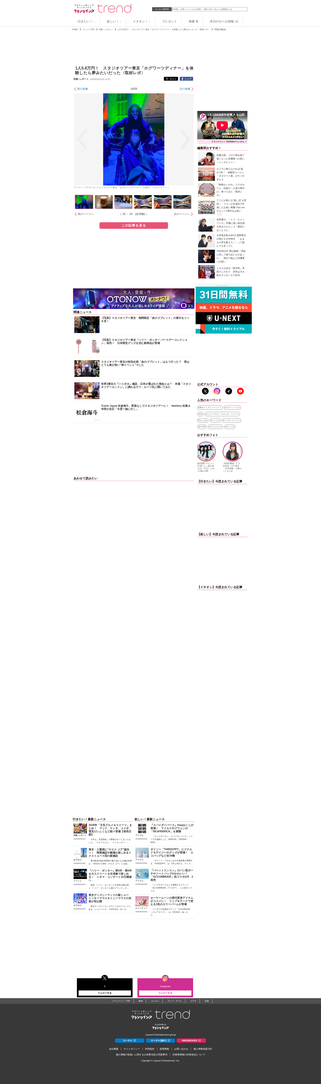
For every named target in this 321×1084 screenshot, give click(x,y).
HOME (75, 29)
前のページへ (86, 214)
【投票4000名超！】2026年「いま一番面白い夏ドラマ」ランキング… (204, 9)
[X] (205, 391)
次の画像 (185, 88)
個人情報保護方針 (202, 1049)
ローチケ (127, 1040)
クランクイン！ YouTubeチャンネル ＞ (229, 141)
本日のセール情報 (224, 21)
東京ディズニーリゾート (210, 407)
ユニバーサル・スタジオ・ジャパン (223, 414)
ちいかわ (203, 420)
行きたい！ (85, 21)
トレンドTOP (88, 29)
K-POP (202, 427)
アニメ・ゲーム (175, 1001)
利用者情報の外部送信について (189, 1054)
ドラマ (193, 1001)
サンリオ (230, 427)
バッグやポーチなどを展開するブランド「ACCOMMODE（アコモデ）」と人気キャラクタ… (171, 888)
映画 (141, 1001)
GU (200, 414)
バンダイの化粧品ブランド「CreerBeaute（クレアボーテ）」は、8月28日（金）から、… (170, 912)
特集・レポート (106, 29)
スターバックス (233, 407)
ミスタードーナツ (232, 420)
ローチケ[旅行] (159, 1040)
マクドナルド (216, 427)
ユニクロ (216, 420)
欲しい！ (113, 21)
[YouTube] (240, 391)
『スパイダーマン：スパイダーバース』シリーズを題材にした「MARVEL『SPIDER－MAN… (171, 839)
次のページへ (182, 214)
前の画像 (82, 88)
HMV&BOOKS (189, 1040)
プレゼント (169, 21)
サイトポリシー (132, 1049)
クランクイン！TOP (121, 1001)
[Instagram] (217, 391)
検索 (192, 21)
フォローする (105, 993)
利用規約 (149, 1049)
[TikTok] (228, 391)
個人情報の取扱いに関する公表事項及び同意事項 (141, 1054)
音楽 (207, 1001)
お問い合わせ (181, 1049)
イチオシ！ (140, 21)
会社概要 (113, 1049)
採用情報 (164, 1049)
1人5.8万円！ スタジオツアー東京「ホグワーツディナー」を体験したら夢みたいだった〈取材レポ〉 (164, 29)
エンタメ (155, 1001)
